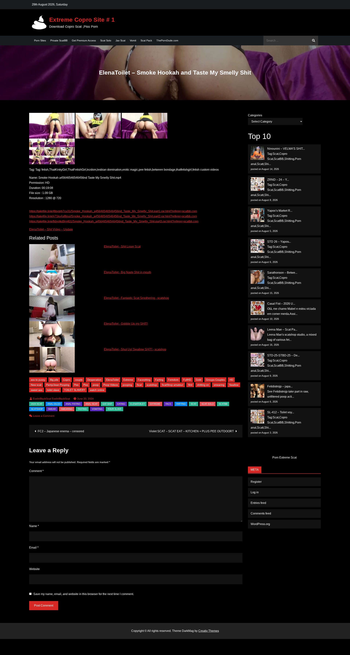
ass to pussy (38, 379)
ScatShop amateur (172, 384)
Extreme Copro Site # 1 (82, 19)
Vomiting (97, 409)
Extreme (128, 379)
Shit (190, 384)
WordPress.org (260, 524)
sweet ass (36, 389)
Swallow (233, 384)
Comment (36, 471)
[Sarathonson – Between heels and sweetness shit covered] (257, 277)
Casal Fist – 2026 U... (281, 303)
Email (33, 547)
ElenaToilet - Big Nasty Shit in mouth (127, 272)
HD (231, 379)
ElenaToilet (112, 379)
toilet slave (53, 389)
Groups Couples (215, 379)
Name (34, 526)
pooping (127, 384)
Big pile (54, 379)
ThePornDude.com (167, 40)
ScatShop (37, 409)
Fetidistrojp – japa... (280, 386)
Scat (139, 384)
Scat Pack (146, 40)
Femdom (173, 379)
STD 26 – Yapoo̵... (279, 241)
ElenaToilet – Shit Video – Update (51, 229)
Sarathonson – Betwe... (282, 272)
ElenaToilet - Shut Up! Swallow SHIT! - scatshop (135, 349)
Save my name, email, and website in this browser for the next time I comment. (83, 594)
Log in (255, 492)
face (168, 404)
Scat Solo (105, 40)
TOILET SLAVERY (74, 389)
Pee (76, 384)
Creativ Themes (208, 630)
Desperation (94, 379)
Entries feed (258, 502)
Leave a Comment (43, 415)
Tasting (82, 409)
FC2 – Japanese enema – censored (61, 431)
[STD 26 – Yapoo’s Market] (257, 246)
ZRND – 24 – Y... (278, 179)
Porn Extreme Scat (284, 457)
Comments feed (261, 513)
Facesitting (144, 379)
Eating (121, 404)
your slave (114, 409)
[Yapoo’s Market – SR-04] (257, 215)
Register (256, 481)
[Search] (313, 40)
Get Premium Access (84, 40)
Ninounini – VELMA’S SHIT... (286, 148)
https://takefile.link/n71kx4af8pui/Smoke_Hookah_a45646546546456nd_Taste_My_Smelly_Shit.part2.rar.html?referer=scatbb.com (113, 216)
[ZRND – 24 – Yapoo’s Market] (257, 184)
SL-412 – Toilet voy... (280, 412)
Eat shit (107, 404)
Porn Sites (40, 40)
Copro (66, 379)
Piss (85, 384)
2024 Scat (36, 404)
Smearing (67, 409)
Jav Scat (120, 40)
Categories (255, 115)
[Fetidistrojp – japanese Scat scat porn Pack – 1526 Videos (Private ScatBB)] (257, 391)
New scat (36, 384)
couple (79, 379)
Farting (159, 379)
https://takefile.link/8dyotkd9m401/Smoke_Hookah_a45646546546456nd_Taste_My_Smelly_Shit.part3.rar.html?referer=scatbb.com (114, 221)
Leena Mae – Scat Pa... (282, 329)
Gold (198, 379)
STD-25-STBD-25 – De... (283, 355)
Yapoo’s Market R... (279, 210)
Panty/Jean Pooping (57, 384)
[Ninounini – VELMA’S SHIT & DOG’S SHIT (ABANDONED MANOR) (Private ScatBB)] (257, 153)
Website (34, 569)
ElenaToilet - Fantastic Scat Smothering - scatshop (136, 298)
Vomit (133, 40)
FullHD (187, 379)
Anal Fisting (73, 404)
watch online (97, 389)
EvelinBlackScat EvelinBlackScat (51, 398)
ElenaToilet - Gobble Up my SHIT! (126, 323)
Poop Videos (110, 384)
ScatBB (223, 404)
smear (52, 409)
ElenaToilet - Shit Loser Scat (122, 246)
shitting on (203, 384)
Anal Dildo (54, 404)
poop (96, 384)
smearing (219, 384)
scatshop (152, 384)
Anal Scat (91, 404)
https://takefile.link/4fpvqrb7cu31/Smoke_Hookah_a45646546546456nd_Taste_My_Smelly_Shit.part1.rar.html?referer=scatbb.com (113, 211)
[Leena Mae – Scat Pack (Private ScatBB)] (257, 334)
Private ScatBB (58, 40)
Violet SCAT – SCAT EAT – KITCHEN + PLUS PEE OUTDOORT (191, 431)
